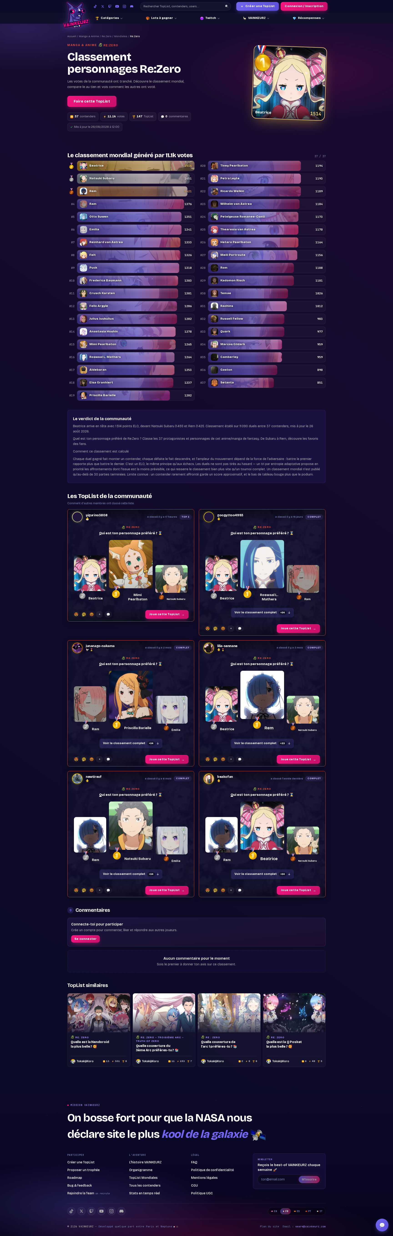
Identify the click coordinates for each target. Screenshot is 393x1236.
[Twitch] (109, 6)
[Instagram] (124, 6)
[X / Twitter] (102, 6)
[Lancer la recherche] (227, 6)
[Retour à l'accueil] (76, 15)
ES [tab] (298, 1211)
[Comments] (108, 614)
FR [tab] (286, 1211)
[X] (81, 1211)
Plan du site (269, 1226)
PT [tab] (309, 1211)
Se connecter (85, 939)
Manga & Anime (89, 36)
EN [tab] (275, 1211)
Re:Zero (106, 36)
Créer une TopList (257, 6)
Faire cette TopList (92, 101)
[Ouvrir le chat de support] (382, 1225)
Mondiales (120, 36)
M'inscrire (309, 1179)
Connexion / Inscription (304, 6)
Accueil (71, 36)
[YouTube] (117, 6)
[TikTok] (95, 6)
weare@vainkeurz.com (310, 1226)
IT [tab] (321, 1211)
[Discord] (131, 6)
